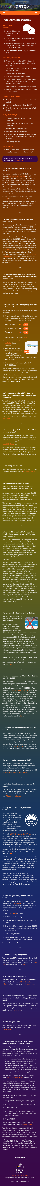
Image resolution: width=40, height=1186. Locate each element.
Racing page (29, 984)
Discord (5, 199)
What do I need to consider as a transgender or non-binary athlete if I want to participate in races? (21, 136)
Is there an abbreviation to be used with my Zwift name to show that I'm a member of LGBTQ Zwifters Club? (21, 45)
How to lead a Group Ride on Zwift (14, 772)
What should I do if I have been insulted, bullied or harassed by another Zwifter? (20, 151)
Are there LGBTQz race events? (16, 131)
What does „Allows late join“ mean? (18, 76)
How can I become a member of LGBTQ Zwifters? (13, 33)
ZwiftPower (9, 250)
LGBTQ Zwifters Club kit (20, 690)
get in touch (6, 418)
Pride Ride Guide (8, 444)
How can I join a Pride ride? (15, 73)
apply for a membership (16, 176)
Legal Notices (15, 1175)
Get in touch (19, 160)
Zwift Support (27, 1124)
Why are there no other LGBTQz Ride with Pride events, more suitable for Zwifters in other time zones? (20, 63)
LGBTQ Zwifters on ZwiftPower (20, 834)
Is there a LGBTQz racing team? (16, 128)
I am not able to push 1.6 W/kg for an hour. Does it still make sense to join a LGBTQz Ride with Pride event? (21, 81)
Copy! (26, 325)
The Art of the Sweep (13, 796)
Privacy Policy (25, 1175)
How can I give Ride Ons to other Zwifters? (21, 86)
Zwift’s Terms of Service (15, 1077)
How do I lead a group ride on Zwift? (19, 105)
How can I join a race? (13, 142)
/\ (20, 212)
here (25, 337)
